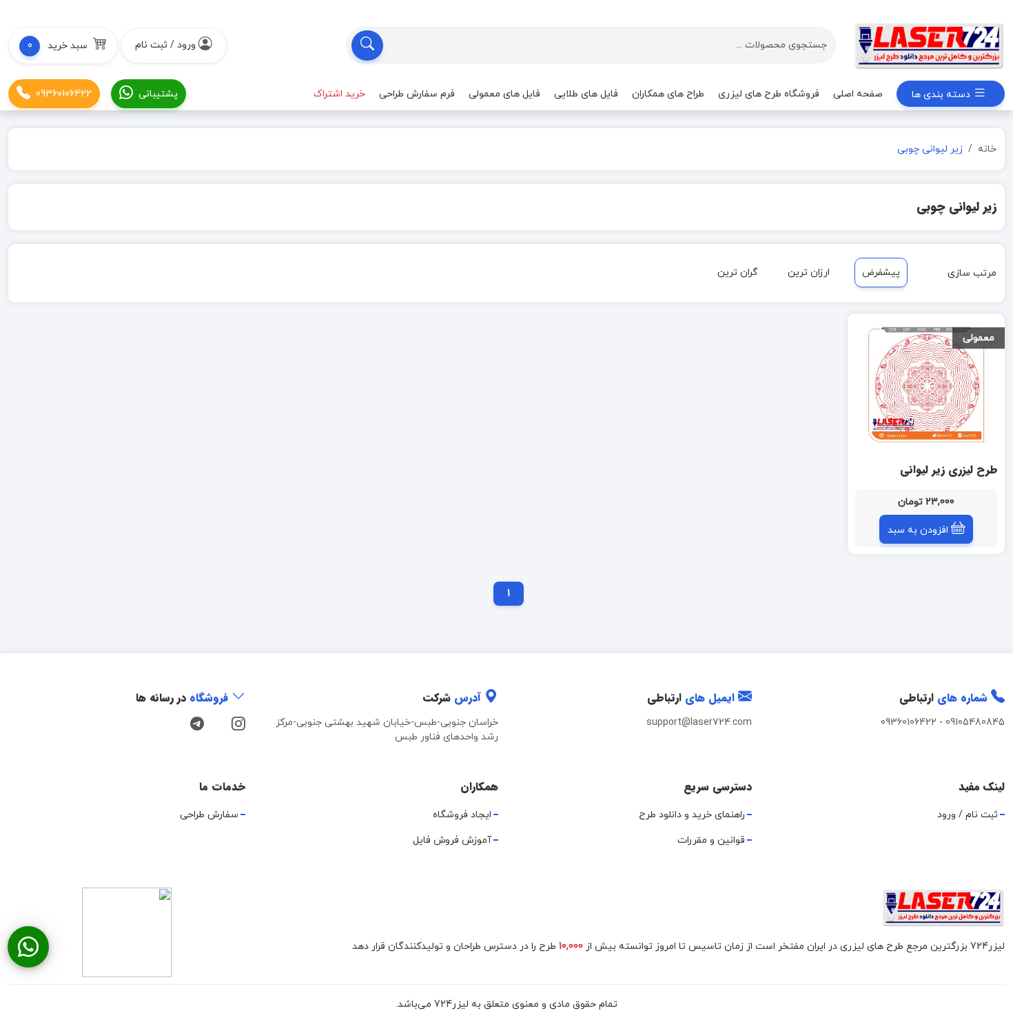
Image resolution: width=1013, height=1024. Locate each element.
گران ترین (737, 272)
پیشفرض (881, 272)
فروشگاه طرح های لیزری (768, 93)
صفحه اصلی (858, 93)
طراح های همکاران (668, 93)
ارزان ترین (809, 272)
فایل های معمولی (504, 93)
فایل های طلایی (586, 93)
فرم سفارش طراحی (417, 93)
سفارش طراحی (209, 814)
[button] (63, 45)
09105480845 (975, 722)
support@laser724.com (699, 722)
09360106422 (64, 93)
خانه (987, 149)
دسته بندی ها (942, 94)
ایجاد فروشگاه (462, 814)
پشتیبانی (158, 93)
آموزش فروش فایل (452, 840)
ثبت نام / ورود (967, 814)
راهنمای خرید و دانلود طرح (692, 814)
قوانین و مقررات (711, 840)
